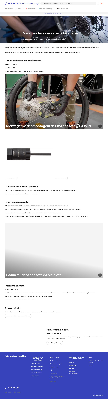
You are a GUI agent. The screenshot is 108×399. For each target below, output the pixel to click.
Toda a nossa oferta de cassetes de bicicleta (18, 316)
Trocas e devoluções (56, 364)
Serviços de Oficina (36, 372)
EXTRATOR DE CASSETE (11, 178)
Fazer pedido (53, 373)
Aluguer (71, 368)
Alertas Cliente (54, 367)
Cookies (91, 366)
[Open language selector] (101, 3)
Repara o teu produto (37, 366)
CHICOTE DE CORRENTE (61, 178)
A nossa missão (35, 363)
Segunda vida (73, 365)
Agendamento (35, 375)
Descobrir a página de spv (55, 342)
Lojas (51, 370)
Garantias (53, 381)
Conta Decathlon (55, 361)
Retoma (71, 362)
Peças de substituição (37, 369)
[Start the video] (100, 126)
